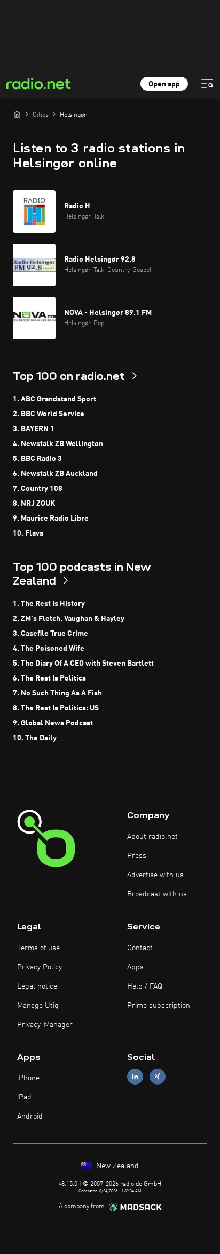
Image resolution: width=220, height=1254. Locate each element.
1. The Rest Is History (49, 604)
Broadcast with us (157, 894)
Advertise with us (155, 875)
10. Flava (28, 533)
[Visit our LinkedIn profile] (135, 1076)
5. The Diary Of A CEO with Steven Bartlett (83, 663)
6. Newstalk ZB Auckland (55, 474)
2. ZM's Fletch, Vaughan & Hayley (68, 618)
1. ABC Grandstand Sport (54, 399)
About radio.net (152, 836)
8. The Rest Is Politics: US (56, 708)
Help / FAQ (144, 986)
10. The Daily (35, 738)
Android (30, 1116)
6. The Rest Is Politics (49, 678)
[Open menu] (207, 83)
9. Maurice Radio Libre (51, 518)
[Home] (17, 114)
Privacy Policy (39, 967)
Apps (135, 967)
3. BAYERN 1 (33, 429)
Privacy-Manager (45, 1025)
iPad (24, 1097)
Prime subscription (158, 1005)
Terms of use (38, 948)
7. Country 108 (37, 488)
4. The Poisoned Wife (48, 648)
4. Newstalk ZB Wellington (58, 444)
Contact (140, 948)
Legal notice (37, 986)
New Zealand (116, 1166)
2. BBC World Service (48, 414)
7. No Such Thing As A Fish (57, 693)
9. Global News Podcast (53, 723)
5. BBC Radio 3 (37, 459)
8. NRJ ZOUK (34, 503)
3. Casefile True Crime (50, 633)
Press (136, 856)
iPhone (28, 1078)
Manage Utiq (38, 1005)
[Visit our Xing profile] (157, 1076)
